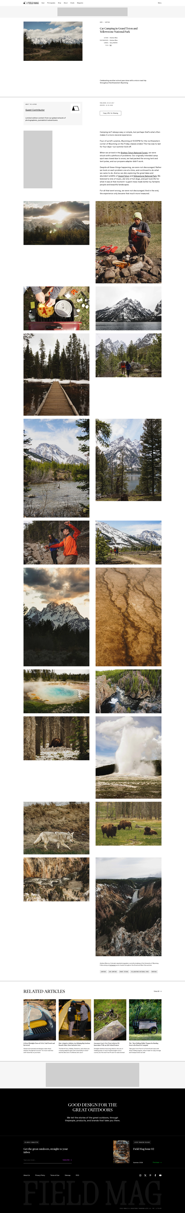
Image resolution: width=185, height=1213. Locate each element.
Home (101, 22)
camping (107, 22)
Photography (51, 3)
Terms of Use (54, 1175)
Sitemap (67, 1175)
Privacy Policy (40, 1175)
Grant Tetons (124, 971)
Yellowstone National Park (145, 176)
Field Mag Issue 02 (143, 1149)
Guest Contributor (35, 109)
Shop (59, 3)
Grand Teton (123, 176)
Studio (72, 3)
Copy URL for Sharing (110, 113)
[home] (31, 3)
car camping (113, 971)
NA (111, 45)
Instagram (113, 965)
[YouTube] (160, 1175)
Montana (154, 971)
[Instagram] (140, 1175)
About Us (27, 1175)
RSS (77, 1175)
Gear (43, 3)
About (66, 3)
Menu (159, 3)
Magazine (80, 3)
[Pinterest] (150, 1175)
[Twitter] (145, 1175)
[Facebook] (155, 1175)
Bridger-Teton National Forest (134, 152)
